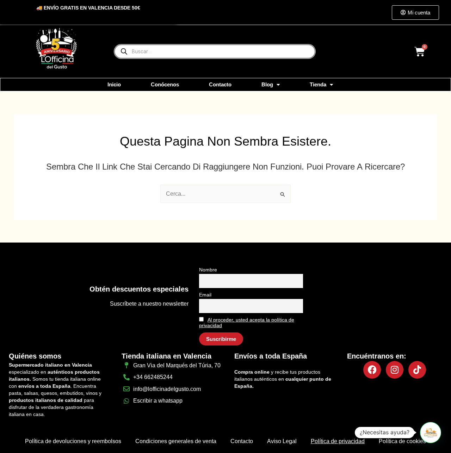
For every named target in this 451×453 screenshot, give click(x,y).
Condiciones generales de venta (175, 441)
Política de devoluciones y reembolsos (73, 441)
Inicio (114, 84)
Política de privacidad (338, 441)
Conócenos (165, 84)
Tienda (318, 84)
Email (205, 295)
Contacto (220, 84)
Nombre (208, 270)
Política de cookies (402, 441)
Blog (267, 84)
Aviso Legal (282, 441)
